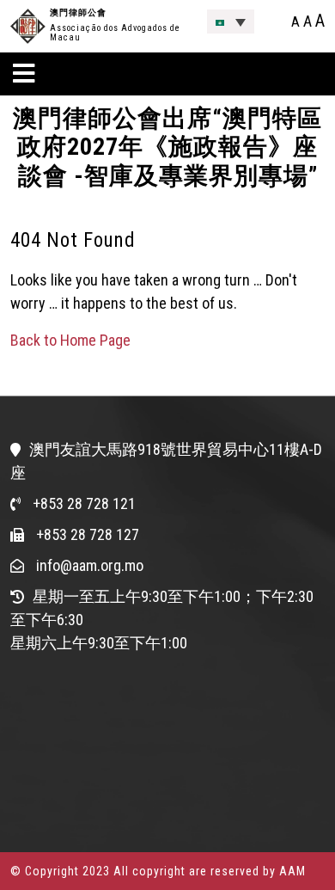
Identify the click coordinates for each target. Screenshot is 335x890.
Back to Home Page (70, 340)
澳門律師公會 (78, 12)
